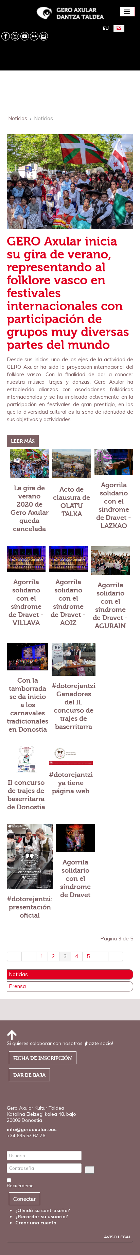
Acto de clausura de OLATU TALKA (71, 502)
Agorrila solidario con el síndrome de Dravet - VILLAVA (25, 602)
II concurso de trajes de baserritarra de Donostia (26, 795)
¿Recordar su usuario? (41, 1216)
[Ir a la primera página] (14, 956)
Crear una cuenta (36, 1223)
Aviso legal (117, 1236)
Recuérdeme (20, 1185)
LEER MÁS (23, 441)
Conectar (24, 1199)
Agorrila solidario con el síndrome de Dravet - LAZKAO (113, 505)
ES (119, 28)
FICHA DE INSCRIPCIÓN (42, 1058)
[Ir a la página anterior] (29, 956)
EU (106, 28)
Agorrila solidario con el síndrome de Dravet (75, 878)
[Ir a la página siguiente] (101, 956)
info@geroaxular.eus (31, 1129)
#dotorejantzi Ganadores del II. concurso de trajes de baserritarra (73, 706)
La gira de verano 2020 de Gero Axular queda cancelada (30, 508)
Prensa (17, 986)
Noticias (18, 974)
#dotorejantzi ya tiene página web (71, 783)
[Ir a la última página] (115, 956)
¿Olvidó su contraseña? (42, 1210)
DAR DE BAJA (29, 1075)
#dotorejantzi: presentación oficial (30, 907)
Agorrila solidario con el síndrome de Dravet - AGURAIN (110, 605)
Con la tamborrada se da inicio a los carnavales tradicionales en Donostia (27, 705)
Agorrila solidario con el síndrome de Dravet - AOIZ (68, 602)
